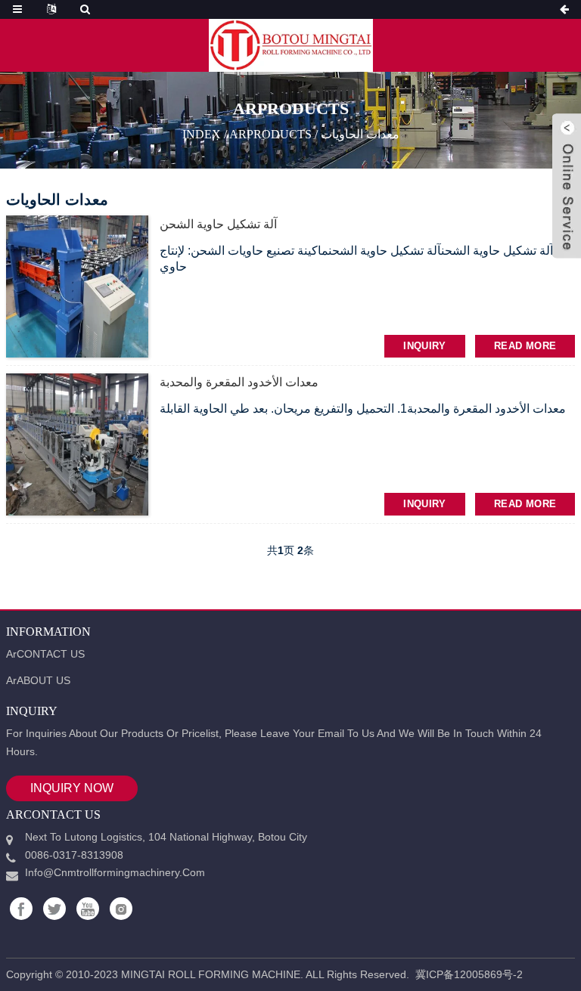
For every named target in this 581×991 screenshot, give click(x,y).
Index (201, 133)
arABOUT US (38, 680)
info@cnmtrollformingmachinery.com (115, 872)
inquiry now (71, 788)
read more (525, 345)
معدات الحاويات (360, 133)
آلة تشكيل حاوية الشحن (218, 224)
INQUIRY (424, 345)
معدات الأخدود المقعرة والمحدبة (239, 382)
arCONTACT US (45, 654)
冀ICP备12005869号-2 (469, 974)
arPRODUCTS (270, 133)
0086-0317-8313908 (74, 855)
